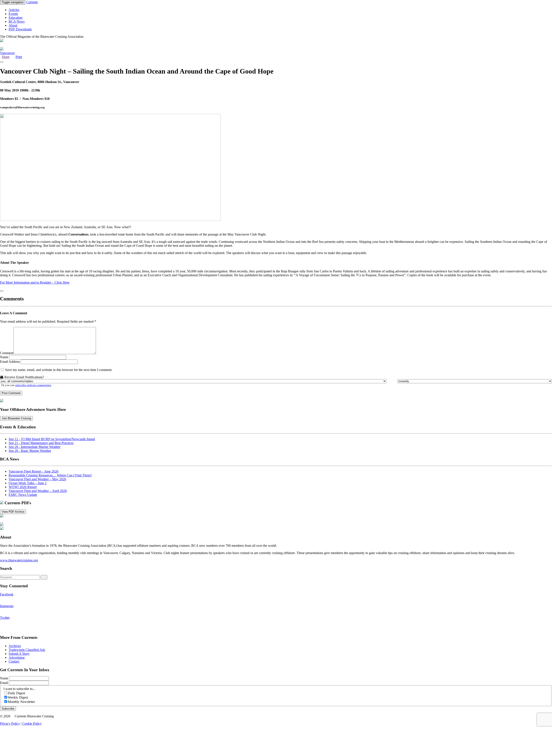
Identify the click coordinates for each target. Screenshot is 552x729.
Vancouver (7, 53)
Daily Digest (16, 693)
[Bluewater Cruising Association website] (1, 401)
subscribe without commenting (33, 385)
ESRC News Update (23, 494)
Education (15, 17)
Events (13, 14)
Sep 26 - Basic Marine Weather (30, 450)
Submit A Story (19, 653)
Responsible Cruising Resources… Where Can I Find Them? (50, 475)
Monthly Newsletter (21, 702)
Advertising (17, 657)
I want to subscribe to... (19, 689)
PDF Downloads (20, 29)
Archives (15, 646)
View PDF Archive (13, 511)
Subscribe (8, 708)
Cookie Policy (32, 723)
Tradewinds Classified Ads (27, 650)
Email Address (10, 361)
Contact (14, 661)
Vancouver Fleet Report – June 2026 (33, 471)
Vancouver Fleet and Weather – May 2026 (37, 479)
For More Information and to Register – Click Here (34, 282)
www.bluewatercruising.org (19, 560)
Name (4, 357)
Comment (6, 353)
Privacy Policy (10, 723)
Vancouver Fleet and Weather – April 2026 (38, 491)
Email (4, 683)
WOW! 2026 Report (23, 487)
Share (5, 57)
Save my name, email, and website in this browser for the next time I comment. (58, 370)
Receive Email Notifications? (23, 377)
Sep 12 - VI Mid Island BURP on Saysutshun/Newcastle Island (52, 439)
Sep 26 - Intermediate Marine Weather (34, 447)
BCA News (17, 21)
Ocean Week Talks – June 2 (28, 483)
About (13, 25)
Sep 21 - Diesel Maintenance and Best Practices (41, 443)
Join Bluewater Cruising (16, 418)
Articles (14, 10)
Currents (32, 2)
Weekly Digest (18, 697)
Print (19, 57)
